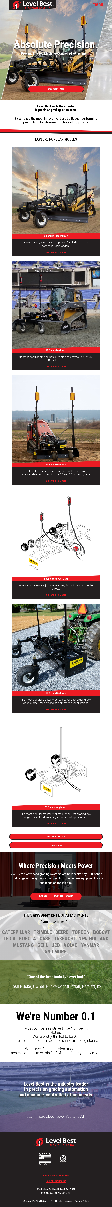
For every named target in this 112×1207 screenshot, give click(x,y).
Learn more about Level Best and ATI (56, 1116)
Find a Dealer (56, 845)
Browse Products (56, 89)
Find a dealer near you (56, 1175)
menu (97, 4)
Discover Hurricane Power (56, 896)
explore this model (56, 252)
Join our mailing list (56, 1181)
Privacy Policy (82, 1201)
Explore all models (56, 836)
